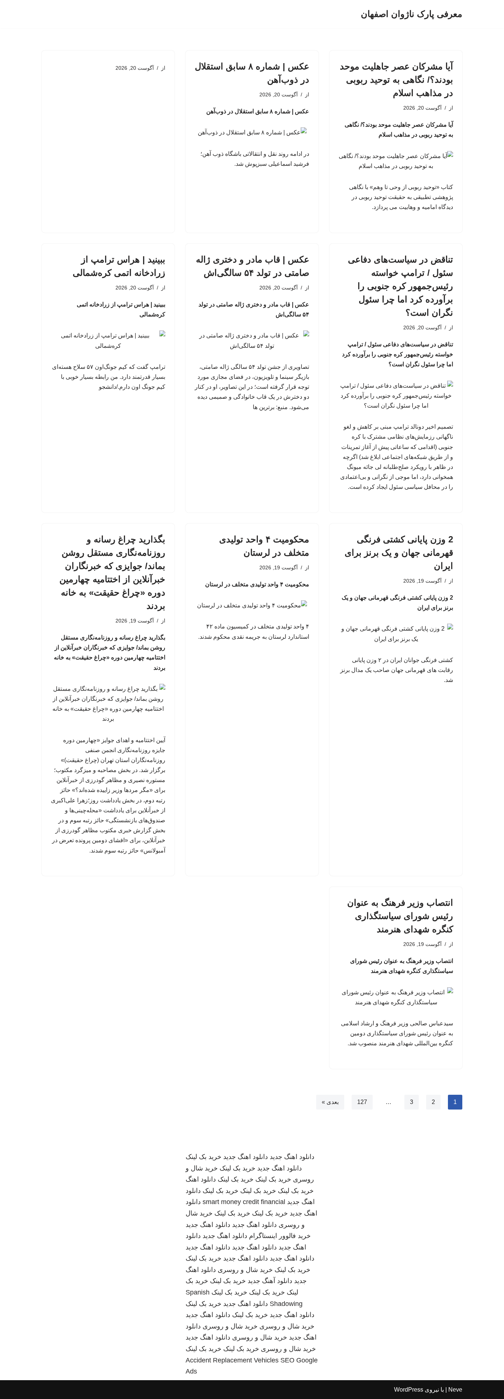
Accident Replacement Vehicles (232, 1360)
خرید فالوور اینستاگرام (280, 1235)
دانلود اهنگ (201, 1179)
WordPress (408, 1389)
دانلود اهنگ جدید (292, 1156)
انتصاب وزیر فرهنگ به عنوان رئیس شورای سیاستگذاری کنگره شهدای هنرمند (400, 916)
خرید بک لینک (203, 1156)
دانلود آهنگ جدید (270, 1281)
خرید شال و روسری (245, 1269)
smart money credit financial (244, 1202)
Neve (455, 1389)
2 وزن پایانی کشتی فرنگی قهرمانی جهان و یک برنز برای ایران (399, 552)
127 (362, 1102)
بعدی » (330, 1102)
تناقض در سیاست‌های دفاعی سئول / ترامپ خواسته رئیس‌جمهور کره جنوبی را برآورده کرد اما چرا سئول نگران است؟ (400, 286)
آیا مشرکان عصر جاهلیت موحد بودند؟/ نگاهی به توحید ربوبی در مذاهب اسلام (396, 79)
